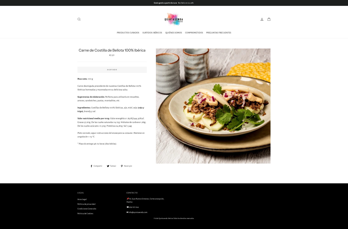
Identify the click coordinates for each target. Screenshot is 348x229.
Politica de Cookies (85, 214)
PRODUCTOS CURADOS (128, 32)
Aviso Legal (82, 199)
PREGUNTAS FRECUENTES (218, 32)
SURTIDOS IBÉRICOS (152, 32)
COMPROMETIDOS (194, 32)
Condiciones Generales (86, 209)
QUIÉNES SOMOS (173, 32)
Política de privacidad (86, 204)
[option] (174, 2)
